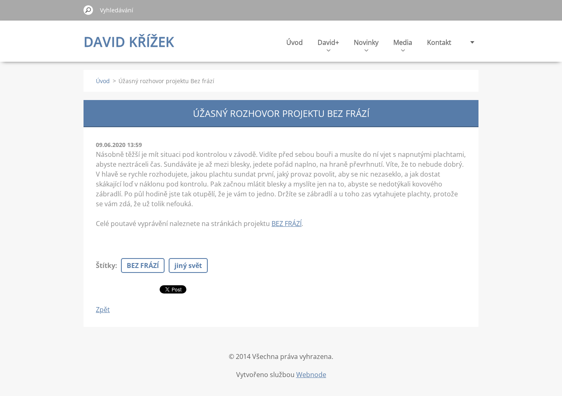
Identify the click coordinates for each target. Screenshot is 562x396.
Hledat (88, 9)
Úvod (294, 42)
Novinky (366, 42)
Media (402, 42)
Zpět (103, 309)
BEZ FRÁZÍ (287, 223)
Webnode (311, 374)
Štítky (105, 265)
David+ (328, 42)
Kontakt (439, 42)
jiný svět (188, 265)
